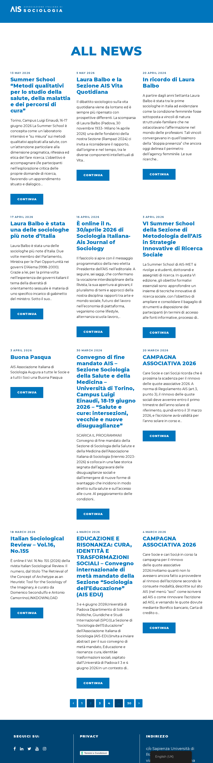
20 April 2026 (154, 72)
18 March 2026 (23, 531)
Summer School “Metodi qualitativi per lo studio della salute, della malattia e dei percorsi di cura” (40, 95)
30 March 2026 (89, 350)
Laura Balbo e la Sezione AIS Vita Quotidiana (100, 85)
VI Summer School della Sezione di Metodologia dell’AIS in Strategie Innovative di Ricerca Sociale (173, 239)
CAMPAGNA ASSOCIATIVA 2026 (169, 360)
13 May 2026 (20, 72)
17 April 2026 (21, 217)
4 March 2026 (88, 531)
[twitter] (29, 748)
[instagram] (44, 748)
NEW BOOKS (115, 29)
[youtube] (37, 748)
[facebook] (15, 748)
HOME (24, 29)
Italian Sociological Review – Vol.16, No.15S (37, 544)
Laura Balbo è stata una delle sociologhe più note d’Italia (39, 229)
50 (129, 703)
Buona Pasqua (30, 357)
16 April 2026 (88, 217)
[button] (200, 32)
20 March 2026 (155, 350)
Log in (188, 29)
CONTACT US (162, 29)
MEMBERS (58, 29)
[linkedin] (21, 748)
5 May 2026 (86, 72)
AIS (37, 29)
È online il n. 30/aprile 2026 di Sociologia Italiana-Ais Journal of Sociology (103, 235)
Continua (26, 199)
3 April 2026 (153, 217)
